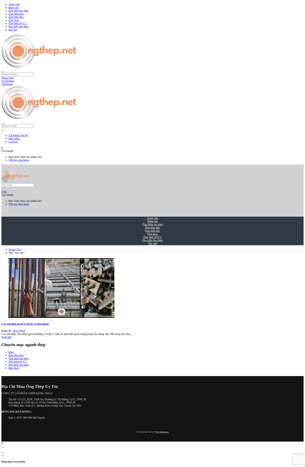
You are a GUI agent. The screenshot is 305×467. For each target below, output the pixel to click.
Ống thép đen (16, 13)
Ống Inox (13, 20)
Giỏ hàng (7, 80)
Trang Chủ (7, 77)
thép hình (13, 368)
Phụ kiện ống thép (18, 26)
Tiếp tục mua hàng (18, 160)
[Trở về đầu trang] (2, 447)
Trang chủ (14, 4)
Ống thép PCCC (17, 23)
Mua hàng (14, 138)
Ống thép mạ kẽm (18, 10)
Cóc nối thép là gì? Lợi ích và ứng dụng (25, 323)
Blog (11, 352)
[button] (2, 147)
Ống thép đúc (16, 17)
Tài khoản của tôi (18, 135)
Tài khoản (7, 84)
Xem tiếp (6, 337)
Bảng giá (13, 7)
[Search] (2, 189)
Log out (12, 141)
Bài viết (12, 29)
